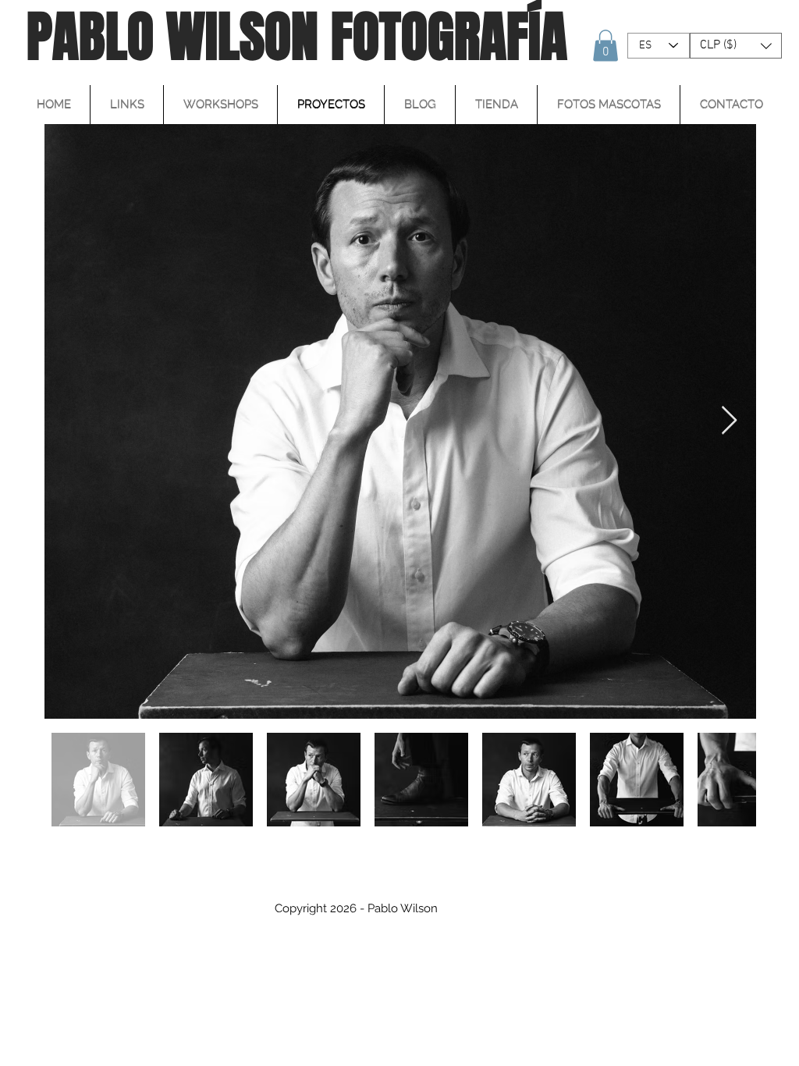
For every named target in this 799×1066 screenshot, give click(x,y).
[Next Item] (729, 421)
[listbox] (736, 46)
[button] (605, 46)
